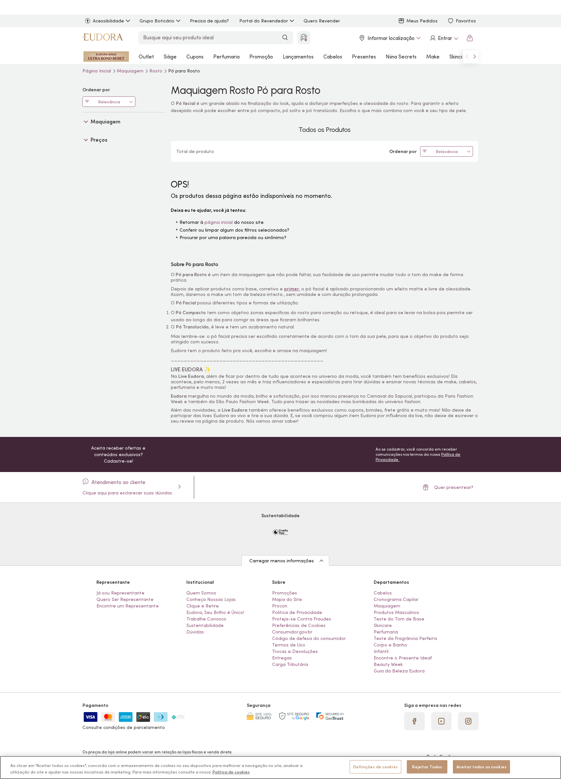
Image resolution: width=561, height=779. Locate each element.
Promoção (261, 56)
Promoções (284, 593)
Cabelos (332, 56)
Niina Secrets (401, 56)
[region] (280, 767)
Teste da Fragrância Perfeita (405, 638)
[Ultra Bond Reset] (106, 56)
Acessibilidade (108, 21)
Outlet (146, 56)
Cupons (195, 56)
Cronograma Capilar (396, 599)
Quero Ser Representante (125, 599)
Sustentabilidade (205, 625)
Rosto (156, 71)
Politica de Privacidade (297, 612)
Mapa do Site (287, 599)
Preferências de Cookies (299, 625)
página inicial (219, 222)
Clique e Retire (202, 606)
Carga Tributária (290, 664)
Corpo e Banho (390, 645)
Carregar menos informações (281, 561)
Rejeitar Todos (427, 767)
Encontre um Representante (127, 606)
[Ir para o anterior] (467, 56)
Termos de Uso (288, 645)
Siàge (170, 56)
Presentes (364, 56)
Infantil (381, 651)
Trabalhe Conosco (206, 619)
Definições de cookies (375, 767)
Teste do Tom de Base (399, 619)
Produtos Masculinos (396, 612)
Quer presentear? (453, 487)
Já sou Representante (120, 593)
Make (433, 56)
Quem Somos (201, 593)
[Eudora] (102, 38)
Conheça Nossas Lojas (211, 599)
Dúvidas (195, 632)
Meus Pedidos (422, 21)
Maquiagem (131, 71)
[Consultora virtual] (303, 37)
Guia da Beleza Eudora (399, 671)
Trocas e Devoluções (295, 651)
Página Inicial (97, 71)
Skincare (459, 56)
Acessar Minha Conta (444, 38)
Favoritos (466, 21)
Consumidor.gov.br (292, 632)
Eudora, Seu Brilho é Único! (215, 612)
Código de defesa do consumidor (309, 638)
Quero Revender (322, 21)
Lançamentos (298, 56)
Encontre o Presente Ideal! (403, 658)
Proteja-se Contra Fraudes (301, 619)
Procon (279, 606)
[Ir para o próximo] (474, 56)
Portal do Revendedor (263, 21)
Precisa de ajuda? (209, 21)
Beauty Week (388, 664)
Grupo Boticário (157, 21)
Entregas (282, 658)
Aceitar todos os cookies (481, 767)
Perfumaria (226, 56)
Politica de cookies (231, 772)
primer (291, 289)
